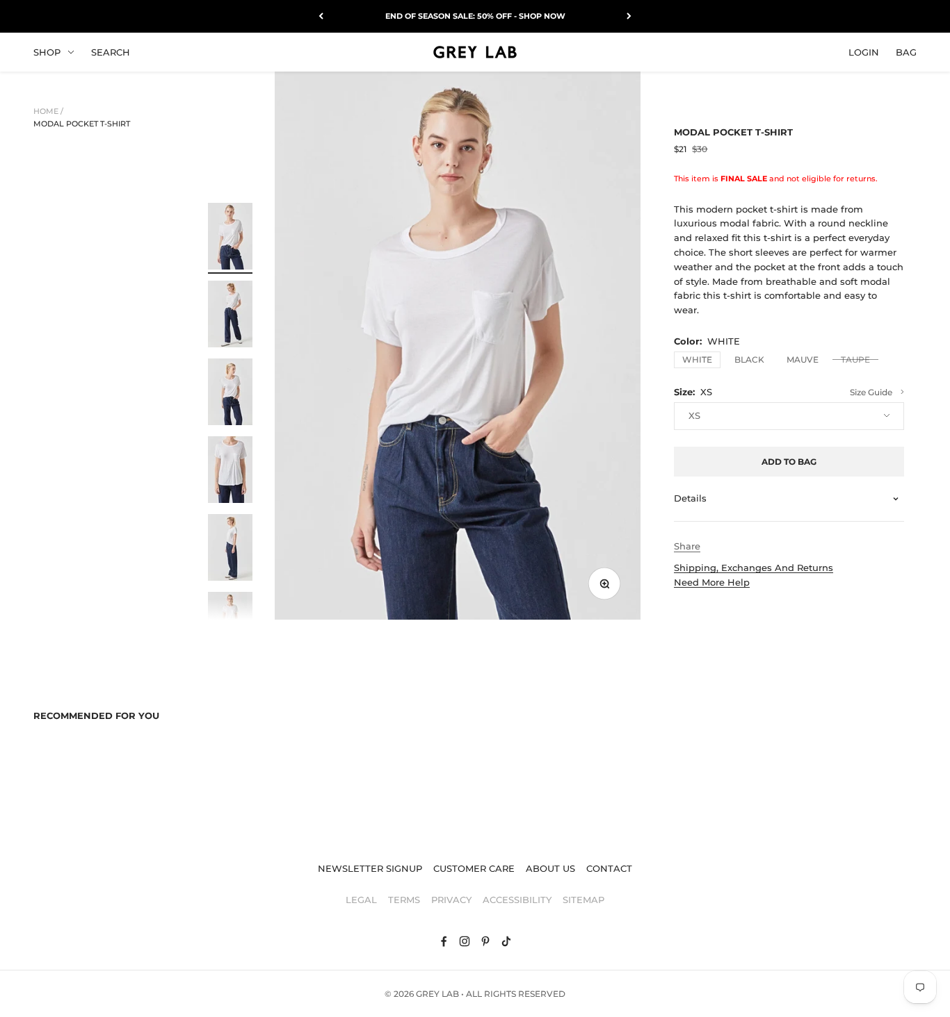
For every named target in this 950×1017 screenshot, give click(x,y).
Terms (404, 899)
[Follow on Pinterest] (485, 941)
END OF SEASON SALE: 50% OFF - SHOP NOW (475, 16)
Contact (609, 868)
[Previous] (321, 16)
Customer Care (474, 868)
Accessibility (517, 899)
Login (863, 51)
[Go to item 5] (230, 549)
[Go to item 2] (230, 316)
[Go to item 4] (230, 471)
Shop (47, 51)
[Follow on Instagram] (464, 941)
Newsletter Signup (370, 868)
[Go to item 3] (230, 393)
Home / (48, 111)
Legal (361, 899)
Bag (906, 51)
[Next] (629, 16)
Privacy (451, 899)
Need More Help (712, 582)
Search (110, 51)
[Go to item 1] (230, 238)
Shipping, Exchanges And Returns (753, 567)
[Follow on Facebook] (443, 941)
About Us (550, 868)
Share (687, 546)
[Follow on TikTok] (506, 941)
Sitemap (583, 899)
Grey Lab (437, 994)
